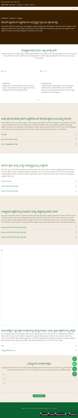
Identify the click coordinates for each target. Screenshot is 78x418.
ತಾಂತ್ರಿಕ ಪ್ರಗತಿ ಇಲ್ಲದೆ (46, 83)
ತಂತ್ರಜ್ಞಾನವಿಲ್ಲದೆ (6, 83)
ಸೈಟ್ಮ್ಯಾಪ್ (54, 408)
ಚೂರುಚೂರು (13, 18)
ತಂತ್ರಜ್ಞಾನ (20, 18)
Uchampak (4, 18)
